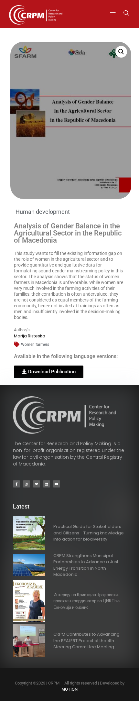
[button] (113, 13)
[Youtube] (56, 483)
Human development (43, 211)
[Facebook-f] (16, 483)
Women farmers (35, 344)
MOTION (69, 689)
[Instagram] (26, 483)
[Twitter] (36, 483)
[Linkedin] (46, 483)
